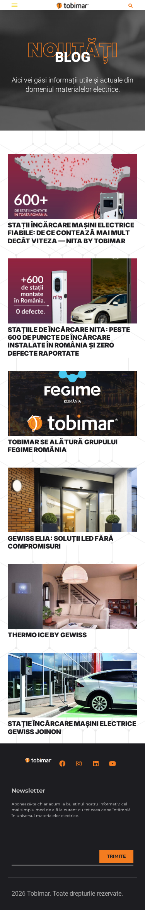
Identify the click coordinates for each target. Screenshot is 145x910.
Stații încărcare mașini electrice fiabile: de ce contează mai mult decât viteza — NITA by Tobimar (71, 233)
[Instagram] (79, 763)
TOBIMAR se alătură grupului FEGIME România (63, 446)
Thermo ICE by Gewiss (47, 635)
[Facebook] (62, 763)
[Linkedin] (96, 763)
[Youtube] (112, 763)
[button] (15, 5)
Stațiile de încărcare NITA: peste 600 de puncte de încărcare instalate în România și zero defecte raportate (69, 341)
